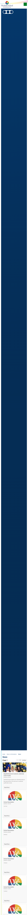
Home (4, 754)
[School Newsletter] (14, 795)
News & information (12, 754)
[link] (17, 760)
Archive (24, 760)
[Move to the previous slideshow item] (4, 12)
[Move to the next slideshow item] (8, 12)
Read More (6, 787)
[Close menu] (25, 4)
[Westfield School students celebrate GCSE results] (14, 767)
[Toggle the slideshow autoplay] (11, 12)
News (19, 754)
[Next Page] (20, 760)
